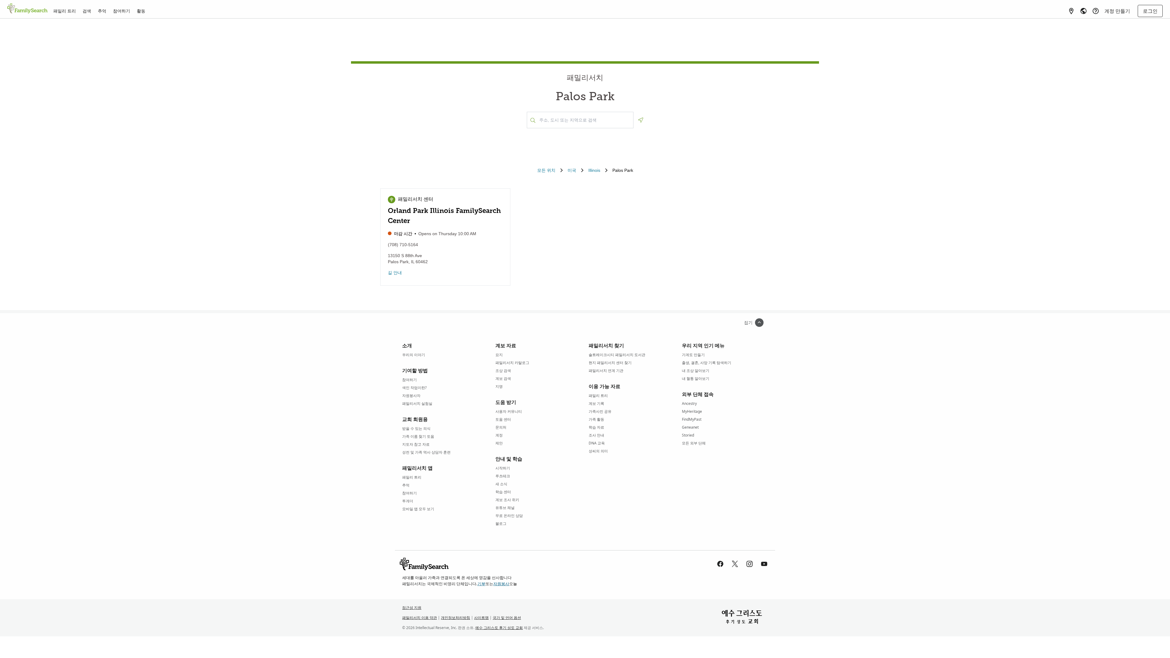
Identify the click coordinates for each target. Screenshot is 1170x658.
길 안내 (395, 272)
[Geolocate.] (640, 120)
